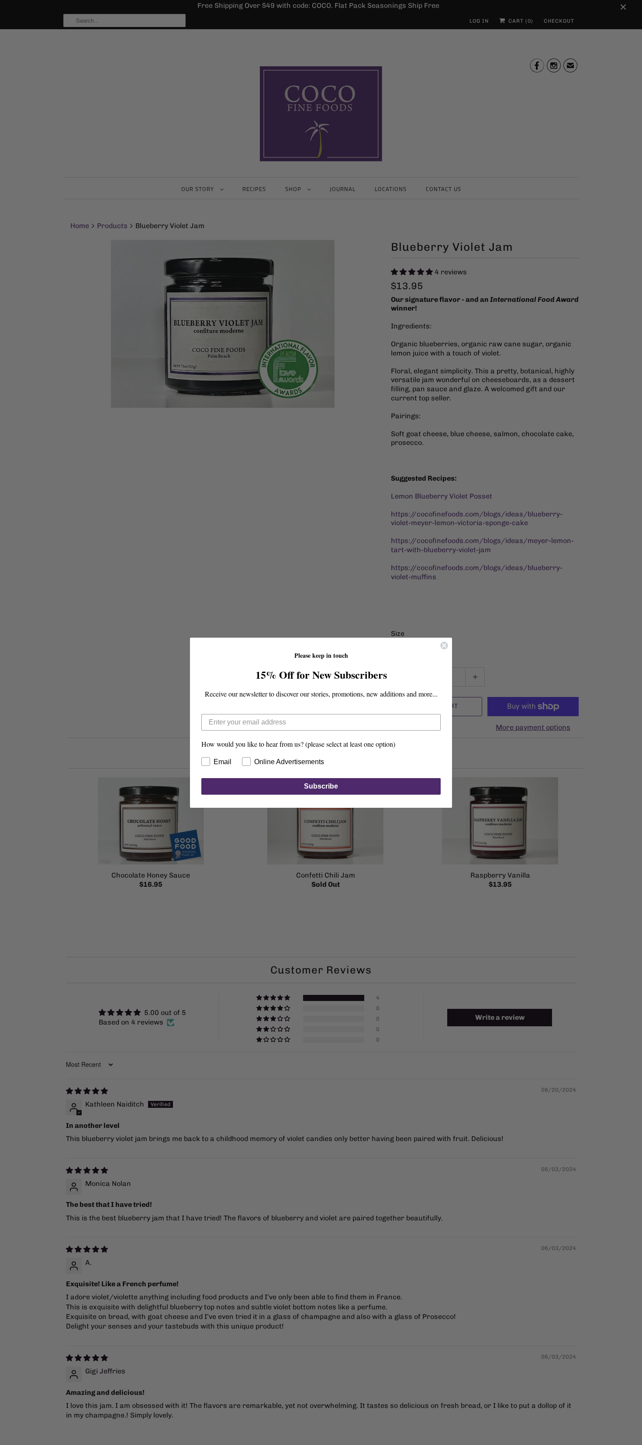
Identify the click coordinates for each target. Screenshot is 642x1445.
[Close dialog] (444, 645)
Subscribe (321, 786)
